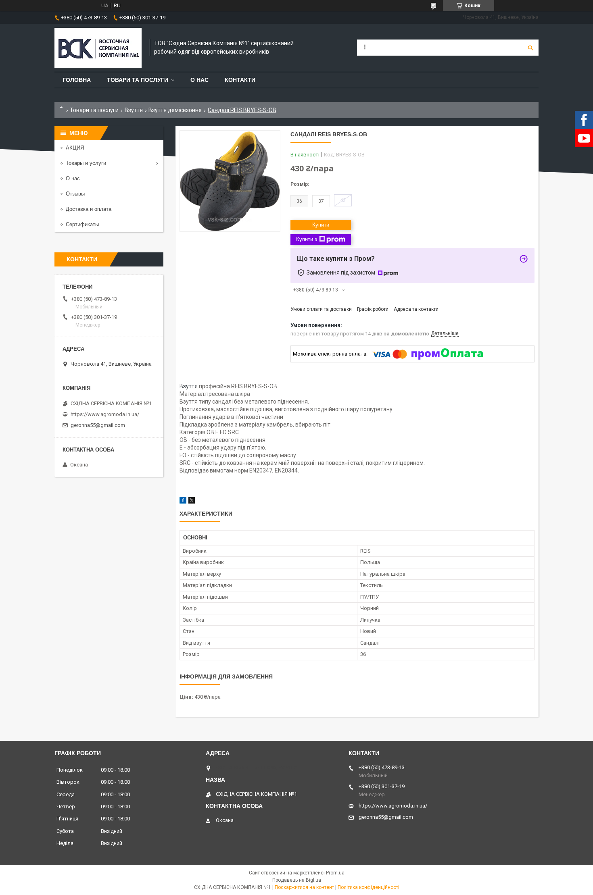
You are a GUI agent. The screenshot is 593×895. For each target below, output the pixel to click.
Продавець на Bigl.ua (296, 880)
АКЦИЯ (75, 148)
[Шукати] (530, 48)
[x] (191, 502)
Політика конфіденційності (368, 887)
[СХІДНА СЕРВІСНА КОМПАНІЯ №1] (98, 48)
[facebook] (183, 502)
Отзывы (75, 194)
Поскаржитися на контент (304, 887)
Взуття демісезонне (175, 110)
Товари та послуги (137, 80)
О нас (199, 80)
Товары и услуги (86, 163)
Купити (320, 225)
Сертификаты (82, 224)
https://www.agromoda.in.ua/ (105, 414)
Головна (77, 80)
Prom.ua (335, 873)
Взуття (134, 110)
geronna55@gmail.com (98, 425)
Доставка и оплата (88, 209)
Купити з (306, 239)
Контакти (240, 80)
